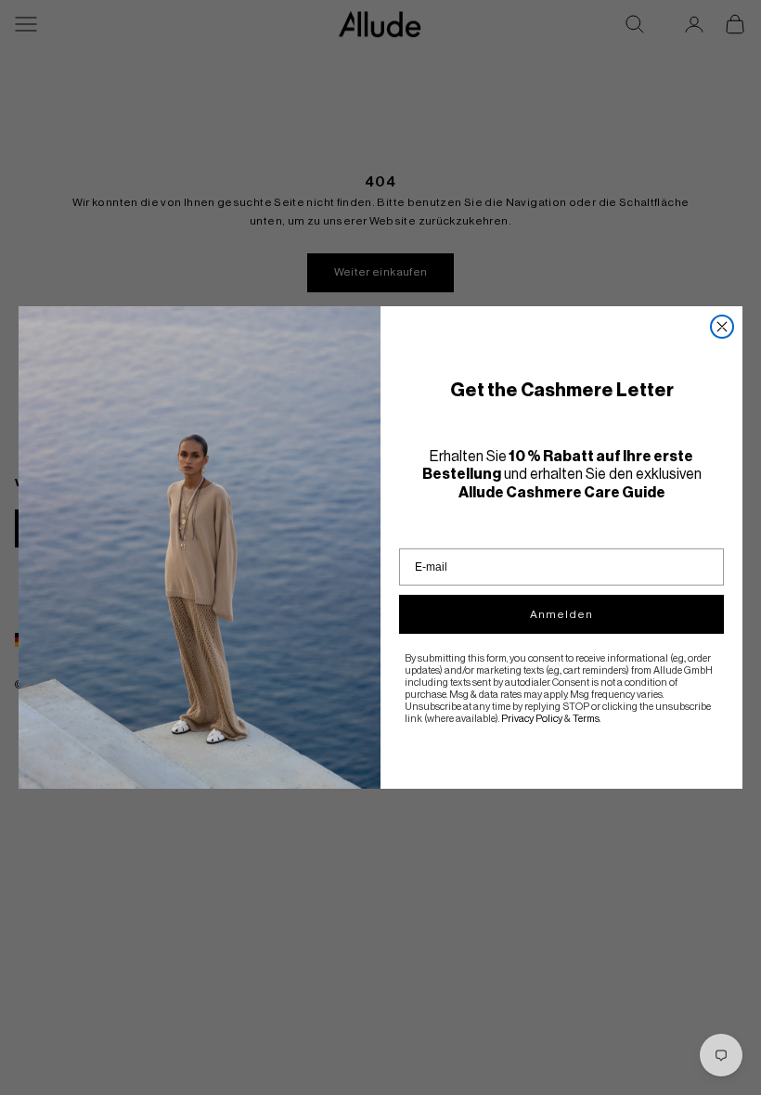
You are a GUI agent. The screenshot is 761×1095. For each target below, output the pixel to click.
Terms (586, 719)
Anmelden (561, 614)
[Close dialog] (722, 327)
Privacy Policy (531, 719)
